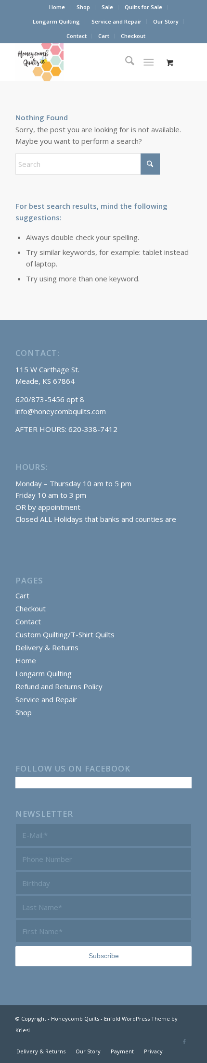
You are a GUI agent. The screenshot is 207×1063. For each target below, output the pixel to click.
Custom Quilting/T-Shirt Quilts (65, 634)
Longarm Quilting (56, 21)
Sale (107, 7)
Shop (83, 7)
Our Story (166, 21)
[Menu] (148, 62)
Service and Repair (116, 21)
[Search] (125, 62)
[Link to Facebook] (184, 1041)
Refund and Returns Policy (59, 686)
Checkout (133, 35)
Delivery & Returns (46, 647)
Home (57, 7)
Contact (76, 35)
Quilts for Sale (143, 7)
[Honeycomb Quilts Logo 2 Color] (85, 62)
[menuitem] (57, 7)
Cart (103, 35)
